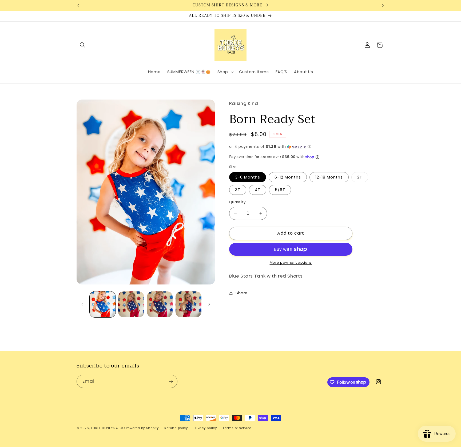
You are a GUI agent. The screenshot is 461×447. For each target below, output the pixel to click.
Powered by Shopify (142, 428)
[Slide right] (209, 304)
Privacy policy (205, 428)
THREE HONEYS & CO (108, 428)
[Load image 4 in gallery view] (188, 304)
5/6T (280, 189)
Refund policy (176, 428)
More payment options (291, 262)
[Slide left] (82, 304)
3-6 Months (247, 177)
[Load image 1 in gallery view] (103, 304)
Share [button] (242, 293)
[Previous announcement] (78, 5)
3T (237, 189)
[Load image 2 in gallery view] (131, 304)
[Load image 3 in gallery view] (160, 304)
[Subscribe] (171, 381)
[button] (83, 45)
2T (362, 178)
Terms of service (236, 428)
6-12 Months (288, 177)
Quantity (237, 202)
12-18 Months (329, 177)
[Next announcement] (383, 5)
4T (257, 189)
